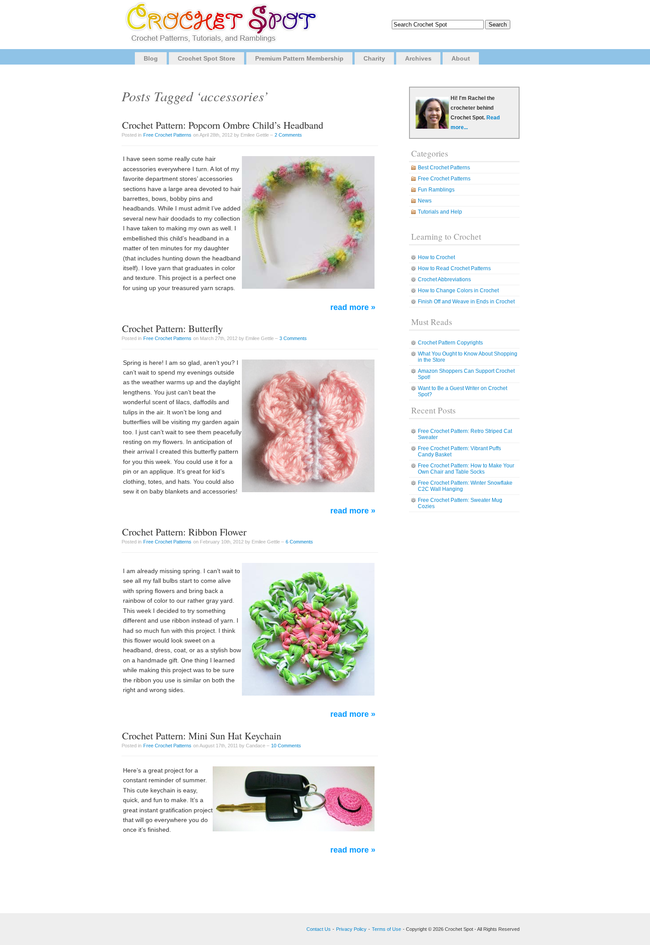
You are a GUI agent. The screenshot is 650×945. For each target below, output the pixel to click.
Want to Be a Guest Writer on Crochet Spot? (462, 391)
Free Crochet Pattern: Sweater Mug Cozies (460, 503)
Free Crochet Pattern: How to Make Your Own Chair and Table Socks (466, 469)
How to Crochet (436, 257)
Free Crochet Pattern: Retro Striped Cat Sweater (465, 434)
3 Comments (293, 338)
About (460, 58)
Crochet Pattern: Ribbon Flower (184, 531)
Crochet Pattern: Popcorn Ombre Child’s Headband (222, 124)
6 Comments (299, 541)
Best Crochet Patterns (444, 168)
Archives (418, 58)
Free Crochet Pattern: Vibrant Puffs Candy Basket (459, 451)
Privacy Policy (351, 929)
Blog (151, 58)
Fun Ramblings (436, 190)
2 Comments (288, 135)
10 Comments (286, 745)
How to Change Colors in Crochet (458, 290)
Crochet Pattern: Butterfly (172, 328)
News (425, 201)
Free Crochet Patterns (167, 135)
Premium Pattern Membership (299, 58)
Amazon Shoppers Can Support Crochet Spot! (466, 374)
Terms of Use (386, 929)
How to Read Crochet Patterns (454, 268)
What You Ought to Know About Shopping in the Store (467, 357)
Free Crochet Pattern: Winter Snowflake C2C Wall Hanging (465, 486)
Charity (374, 58)
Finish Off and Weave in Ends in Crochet (466, 301)
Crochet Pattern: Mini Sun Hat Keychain (201, 735)
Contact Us (318, 929)
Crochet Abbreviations (444, 279)
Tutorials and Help (440, 212)
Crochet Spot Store (206, 58)
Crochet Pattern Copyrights (450, 343)
